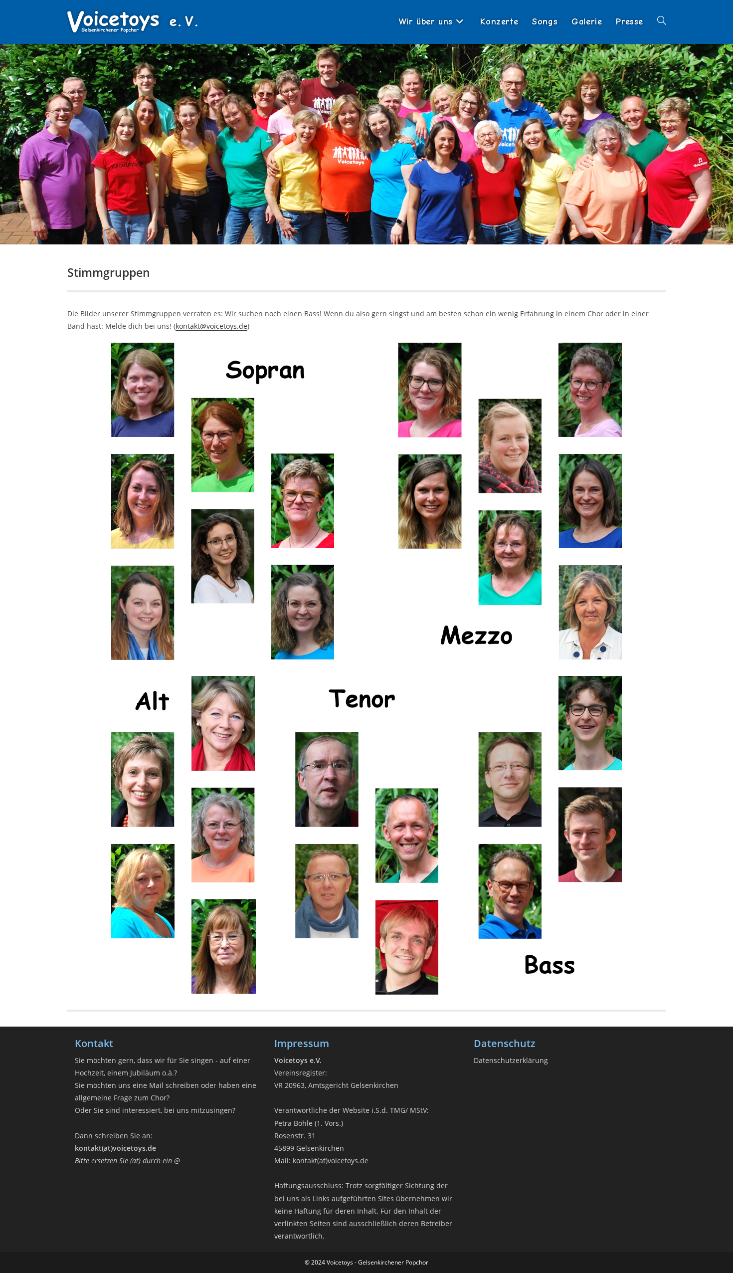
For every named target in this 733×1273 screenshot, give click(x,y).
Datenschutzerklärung (511, 1060)
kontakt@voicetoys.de (211, 326)
